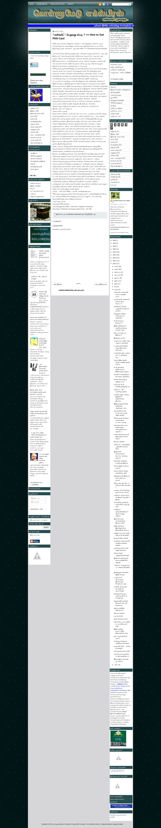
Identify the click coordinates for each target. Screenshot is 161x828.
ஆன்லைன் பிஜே (115, 174)
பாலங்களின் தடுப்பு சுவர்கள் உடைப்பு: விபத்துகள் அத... (122, 355)
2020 (114, 240)
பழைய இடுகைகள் (101, 284)
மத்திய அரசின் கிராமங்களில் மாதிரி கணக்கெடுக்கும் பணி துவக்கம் (38, 413)
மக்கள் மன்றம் (34, 127)
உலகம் (32, 116)
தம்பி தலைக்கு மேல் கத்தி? (122, 651)
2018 (114, 246)
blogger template (118, 824)
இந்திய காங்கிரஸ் (35, 186)
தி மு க (32, 188)
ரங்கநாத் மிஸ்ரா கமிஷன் (121, 538)
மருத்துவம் (33, 129)
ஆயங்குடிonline (115, 92)
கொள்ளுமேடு (34, 121)
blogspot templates (106, 824)
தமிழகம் (32, 124)
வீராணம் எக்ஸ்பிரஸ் (36, 158)
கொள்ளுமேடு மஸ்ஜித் (117, 79)
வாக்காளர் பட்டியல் (116, 64)
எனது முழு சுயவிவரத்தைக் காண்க (119, 232)
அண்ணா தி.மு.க (35, 183)
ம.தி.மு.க (33, 194)
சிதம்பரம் (113, 87)
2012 (114, 258)
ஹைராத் (32, 164)
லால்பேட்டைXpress (116, 108)
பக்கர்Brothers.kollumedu (121, 201)
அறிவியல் (33, 108)
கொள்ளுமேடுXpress (58, 824)
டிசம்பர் (116, 266)
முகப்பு (32, 4)
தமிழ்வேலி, (118, 713)
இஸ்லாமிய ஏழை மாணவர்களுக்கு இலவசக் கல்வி (119, 521)
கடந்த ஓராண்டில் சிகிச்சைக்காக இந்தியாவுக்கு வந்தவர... (122, 369)
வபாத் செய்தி (34, 140)
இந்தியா (32, 111)
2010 (114, 263)
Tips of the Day (35, 143)
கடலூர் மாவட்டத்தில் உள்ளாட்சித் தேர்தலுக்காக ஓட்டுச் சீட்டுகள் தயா (38, 435)
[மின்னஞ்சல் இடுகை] (94, 214)
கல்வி (32, 119)
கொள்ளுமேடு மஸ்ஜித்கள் (37, 161)
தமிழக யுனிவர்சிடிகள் (117, 67)
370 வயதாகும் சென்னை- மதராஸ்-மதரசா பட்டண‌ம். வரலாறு (121, 420)
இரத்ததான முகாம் (119, 338)
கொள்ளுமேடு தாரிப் (36, 166)
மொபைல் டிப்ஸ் (34, 137)
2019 (114, 243)
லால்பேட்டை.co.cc (116, 111)
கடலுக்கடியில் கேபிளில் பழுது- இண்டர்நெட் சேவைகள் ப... (121, 348)
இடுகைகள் (36, 498)
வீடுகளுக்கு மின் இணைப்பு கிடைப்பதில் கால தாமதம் (122, 478)
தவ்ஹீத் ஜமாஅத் (115, 177)
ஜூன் (116, 284)
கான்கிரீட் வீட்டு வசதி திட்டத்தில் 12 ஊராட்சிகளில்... (120, 589)
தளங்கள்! (70, 4)
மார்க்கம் (32, 132)
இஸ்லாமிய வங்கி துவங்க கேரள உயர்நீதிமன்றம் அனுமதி (121, 560)
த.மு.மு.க (114, 185)
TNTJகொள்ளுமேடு (36, 156)
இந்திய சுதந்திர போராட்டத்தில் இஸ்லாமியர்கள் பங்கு (121, 631)
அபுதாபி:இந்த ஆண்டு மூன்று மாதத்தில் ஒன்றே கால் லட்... (122, 362)
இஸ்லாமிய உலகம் (35, 113)
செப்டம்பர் (117, 275)
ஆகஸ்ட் (116, 278)
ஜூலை (116, 281)
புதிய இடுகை (57, 284)
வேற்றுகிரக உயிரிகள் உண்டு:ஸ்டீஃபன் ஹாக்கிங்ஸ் (120, 316)
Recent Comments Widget (37, 55)
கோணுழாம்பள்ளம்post (117, 100)
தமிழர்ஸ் (124, 711)
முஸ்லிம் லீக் (114, 179)
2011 (114, 261)
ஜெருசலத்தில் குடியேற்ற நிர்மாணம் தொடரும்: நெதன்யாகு (121, 603)
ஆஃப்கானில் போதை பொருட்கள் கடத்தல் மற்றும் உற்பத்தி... (120, 413)
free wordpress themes (93, 824)
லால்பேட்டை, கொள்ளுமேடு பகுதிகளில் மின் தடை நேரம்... (122, 447)
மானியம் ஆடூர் (115, 113)
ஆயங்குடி (113, 105)
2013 (114, 255)
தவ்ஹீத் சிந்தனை (42, 4)
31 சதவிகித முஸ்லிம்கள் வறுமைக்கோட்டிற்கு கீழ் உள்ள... (121, 505)
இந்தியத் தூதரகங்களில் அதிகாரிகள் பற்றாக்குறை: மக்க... (121, 406)
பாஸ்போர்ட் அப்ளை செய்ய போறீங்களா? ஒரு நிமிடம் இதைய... (122, 497)
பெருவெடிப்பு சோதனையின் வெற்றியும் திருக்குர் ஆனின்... (122, 543)
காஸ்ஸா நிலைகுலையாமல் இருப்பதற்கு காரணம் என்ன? (121, 437)
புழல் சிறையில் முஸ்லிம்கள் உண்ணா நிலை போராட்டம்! (121, 301)
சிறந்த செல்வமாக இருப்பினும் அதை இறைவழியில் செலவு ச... (122, 528)
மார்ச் (116, 665)
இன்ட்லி (112, 713)
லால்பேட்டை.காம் (116, 116)
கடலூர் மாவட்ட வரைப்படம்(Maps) (121, 72)
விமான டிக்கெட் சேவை (57, 4)
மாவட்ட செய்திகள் (35, 135)
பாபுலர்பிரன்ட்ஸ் (115, 182)
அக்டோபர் (117, 272)
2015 (114, 249)
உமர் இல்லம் (33, 153)
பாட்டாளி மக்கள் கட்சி (36, 191)
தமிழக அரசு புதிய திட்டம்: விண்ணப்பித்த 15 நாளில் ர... (122, 485)
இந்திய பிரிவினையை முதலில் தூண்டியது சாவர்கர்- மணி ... (120, 328)
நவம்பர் (116, 269)
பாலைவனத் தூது (116, 95)
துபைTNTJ (114, 98)
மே (115, 287)
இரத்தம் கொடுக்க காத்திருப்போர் (120, 90)
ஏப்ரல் (116, 289)
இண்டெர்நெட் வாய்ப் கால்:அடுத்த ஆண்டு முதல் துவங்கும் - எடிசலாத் (38, 392)
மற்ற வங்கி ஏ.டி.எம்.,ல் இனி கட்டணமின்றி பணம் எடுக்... (122, 624)
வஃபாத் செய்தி (118, 616)
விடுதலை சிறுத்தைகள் (37, 196)
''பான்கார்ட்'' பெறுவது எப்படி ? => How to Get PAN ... (122, 567)
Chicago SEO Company (78, 824)
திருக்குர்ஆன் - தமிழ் (36, 509)
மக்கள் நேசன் (34, 169)
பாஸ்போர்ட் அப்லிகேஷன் (118, 70)
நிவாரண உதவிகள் (119, 441)
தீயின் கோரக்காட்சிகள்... (121, 619)
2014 (114, 252)
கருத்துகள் (36, 502)
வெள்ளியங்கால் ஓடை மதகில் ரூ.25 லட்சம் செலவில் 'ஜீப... (120, 596)
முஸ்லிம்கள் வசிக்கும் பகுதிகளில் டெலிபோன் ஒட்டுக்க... (121, 309)
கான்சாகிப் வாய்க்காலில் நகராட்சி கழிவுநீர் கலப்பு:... (121, 294)
